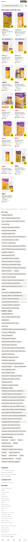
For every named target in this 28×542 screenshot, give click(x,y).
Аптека (3, 502)
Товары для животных (6, 516)
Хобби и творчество (6, 506)
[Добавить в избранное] (12, 13)
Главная (3, 540)
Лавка (8, 540)
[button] (26, 6)
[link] (7, 215)
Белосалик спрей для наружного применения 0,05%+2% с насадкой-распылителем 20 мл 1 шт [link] (7, 196)
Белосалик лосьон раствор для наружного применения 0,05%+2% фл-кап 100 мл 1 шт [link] (7, 85)
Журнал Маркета (5, 531)
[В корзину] (12, 26)
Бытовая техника (5, 492)
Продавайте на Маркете (7, 472)
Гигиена (3, 494)
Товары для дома (5, 500)
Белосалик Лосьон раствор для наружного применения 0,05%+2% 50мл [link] (7, 169)
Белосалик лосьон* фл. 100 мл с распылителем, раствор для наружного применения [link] (7, 32)
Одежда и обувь (5, 498)
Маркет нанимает (5, 529)
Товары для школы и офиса (7, 512)
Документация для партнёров (8, 474)
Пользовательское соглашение (8, 525)
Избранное (14, 540)
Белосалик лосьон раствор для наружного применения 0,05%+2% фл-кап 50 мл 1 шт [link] (20, 85)
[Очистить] (22, 6)
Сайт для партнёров (6, 476)
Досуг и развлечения (6, 488)
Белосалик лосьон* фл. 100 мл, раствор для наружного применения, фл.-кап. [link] (20, 32)
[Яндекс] (12, 536)
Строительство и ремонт (7, 518)
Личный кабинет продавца (7, 470)
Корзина (19, 540)
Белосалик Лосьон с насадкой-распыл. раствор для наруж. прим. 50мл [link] (6, 141)
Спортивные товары (6, 514)
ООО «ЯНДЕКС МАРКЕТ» (11, 534)
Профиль (25, 540)
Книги (2, 510)
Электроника (4, 496)
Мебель (3, 490)
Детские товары (5, 520)
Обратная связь (5, 527)
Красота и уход (4, 504)
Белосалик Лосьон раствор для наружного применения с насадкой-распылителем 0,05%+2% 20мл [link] (20, 113)
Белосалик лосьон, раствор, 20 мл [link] (6, 58)
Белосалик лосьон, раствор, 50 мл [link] (19, 58)
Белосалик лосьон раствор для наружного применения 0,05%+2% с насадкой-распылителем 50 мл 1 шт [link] (20, 168)
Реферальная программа (7, 482)
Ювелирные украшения (6, 522)
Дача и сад (3, 508)
